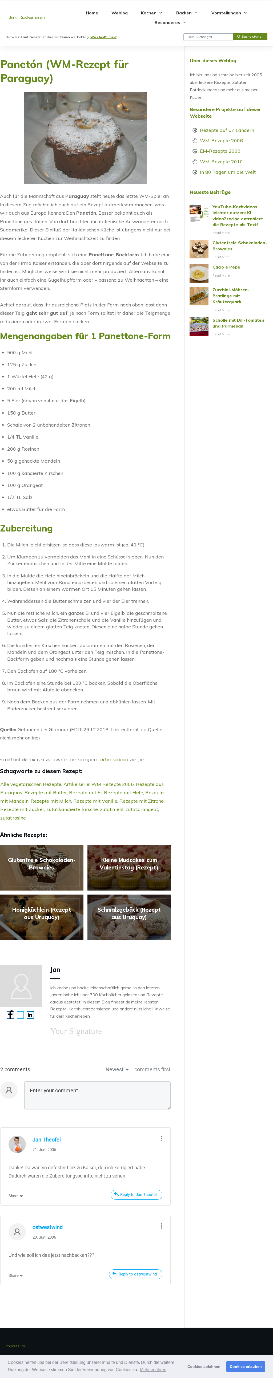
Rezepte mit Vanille (95, 801)
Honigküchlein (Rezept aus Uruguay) (41, 917)
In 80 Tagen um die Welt (228, 172)
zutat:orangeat (142, 809)
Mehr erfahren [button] (153, 1369)
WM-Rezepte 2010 (221, 162)
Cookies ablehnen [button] (203, 1366)
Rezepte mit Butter (46, 792)
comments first (152, 1069)
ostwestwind (48, 1227)
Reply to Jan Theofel (138, 1194)
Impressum (15, 1346)
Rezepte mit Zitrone (141, 801)
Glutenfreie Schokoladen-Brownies (41, 868)
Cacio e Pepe (229, 273)
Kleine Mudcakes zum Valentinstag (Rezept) (129, 868)
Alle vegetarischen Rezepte (30, 784)
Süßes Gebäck (114, 760)
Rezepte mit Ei (85, 792)
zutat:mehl (111, 809)
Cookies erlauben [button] (246, 1366)
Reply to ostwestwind (138, 1274)
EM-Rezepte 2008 (220, 151)
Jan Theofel (47, 1139)
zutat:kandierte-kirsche (72, 809)
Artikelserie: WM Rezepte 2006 (98, 784)
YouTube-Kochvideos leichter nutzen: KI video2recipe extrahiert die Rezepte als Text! (229, 220)
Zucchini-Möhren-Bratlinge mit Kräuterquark (229, 300)
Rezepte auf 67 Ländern (227, 130)
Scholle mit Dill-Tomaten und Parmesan (229, 327)
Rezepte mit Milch (51, 801)
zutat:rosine (13, 818)
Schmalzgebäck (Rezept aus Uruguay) (129, 917)
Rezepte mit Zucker (22, 809)
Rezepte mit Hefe (123, 792)
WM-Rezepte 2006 (221, 140)
